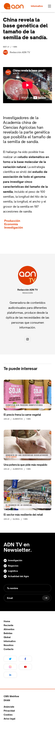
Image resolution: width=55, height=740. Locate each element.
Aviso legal (9, 719)
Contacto (8, 649)
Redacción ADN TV (27, 290)
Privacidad (9, 711)
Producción (12, 220)
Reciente (8, 625)
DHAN (7, 700)
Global (7, 637)
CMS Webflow (11, 696)
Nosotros (8, 645)
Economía (11, 224)
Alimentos (9, 629)
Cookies (8, 715)
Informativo (10, 641)
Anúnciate (9, 707)
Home (7, 621)
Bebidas (8, 633)
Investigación (13, 227)
